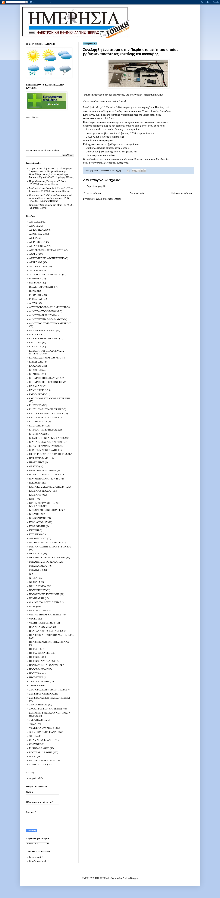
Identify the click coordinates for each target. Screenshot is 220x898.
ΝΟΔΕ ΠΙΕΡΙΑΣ (37, 590)
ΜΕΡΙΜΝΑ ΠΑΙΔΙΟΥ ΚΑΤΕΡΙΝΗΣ (47, 542)
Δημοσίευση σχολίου (97, 186)
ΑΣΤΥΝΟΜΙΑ (36, 270)
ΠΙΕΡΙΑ (33, 649)
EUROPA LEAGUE (39, 748)
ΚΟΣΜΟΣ (34, 514)
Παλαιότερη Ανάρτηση (182, 193)
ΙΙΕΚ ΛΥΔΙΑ (35, 482)
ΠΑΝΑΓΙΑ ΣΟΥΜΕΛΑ (41, 627)
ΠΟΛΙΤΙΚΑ (35, 673)
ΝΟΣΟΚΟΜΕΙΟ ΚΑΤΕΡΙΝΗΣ (44, 594)
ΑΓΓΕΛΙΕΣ (35, 221)
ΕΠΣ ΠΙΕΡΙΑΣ (36, 434)
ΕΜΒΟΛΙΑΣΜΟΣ (38, 394)
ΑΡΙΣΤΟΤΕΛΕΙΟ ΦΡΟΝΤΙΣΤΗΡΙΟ (47, 258)
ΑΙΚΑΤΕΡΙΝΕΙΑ (37, 246)
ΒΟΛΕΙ (33, 291)
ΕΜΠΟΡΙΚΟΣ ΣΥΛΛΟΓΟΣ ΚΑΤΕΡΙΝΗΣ (49, 398)
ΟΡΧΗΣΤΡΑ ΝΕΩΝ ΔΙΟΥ (42, 622)
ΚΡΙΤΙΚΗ (34, 530)
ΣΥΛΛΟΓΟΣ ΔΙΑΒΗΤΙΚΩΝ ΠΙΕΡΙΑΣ (48, 689)
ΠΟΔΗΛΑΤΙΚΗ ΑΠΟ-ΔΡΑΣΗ (44, 665)
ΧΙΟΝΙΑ (33, 736)
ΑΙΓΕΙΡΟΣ (34, 238)
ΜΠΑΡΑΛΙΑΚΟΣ (38, 566)
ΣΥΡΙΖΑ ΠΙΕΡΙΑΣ (38, 704)
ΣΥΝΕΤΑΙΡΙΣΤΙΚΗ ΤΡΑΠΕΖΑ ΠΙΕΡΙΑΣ (49, 697)
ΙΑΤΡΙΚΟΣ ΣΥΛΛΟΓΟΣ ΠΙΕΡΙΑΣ (46, 474)
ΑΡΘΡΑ (33, 254)
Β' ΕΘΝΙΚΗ (35, 278)
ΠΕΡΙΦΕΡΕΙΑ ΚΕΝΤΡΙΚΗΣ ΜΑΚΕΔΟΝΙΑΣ (51, 635)
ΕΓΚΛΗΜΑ (35, 346)
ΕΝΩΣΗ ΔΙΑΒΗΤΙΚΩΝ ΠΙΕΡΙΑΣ (46, 409)
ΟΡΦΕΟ (33, 618)
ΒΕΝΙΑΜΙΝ (35, 282)
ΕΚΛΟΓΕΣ (34, 374)
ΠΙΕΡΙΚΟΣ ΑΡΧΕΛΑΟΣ (41, 661)
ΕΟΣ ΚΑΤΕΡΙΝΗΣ (38, 425)
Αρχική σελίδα (137, 193)
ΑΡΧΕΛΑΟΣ (35, 262)
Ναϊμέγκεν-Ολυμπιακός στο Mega (45, 205)
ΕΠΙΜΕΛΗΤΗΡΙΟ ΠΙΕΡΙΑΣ (43, 429)
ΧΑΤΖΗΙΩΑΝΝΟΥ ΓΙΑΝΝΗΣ (44, 732)
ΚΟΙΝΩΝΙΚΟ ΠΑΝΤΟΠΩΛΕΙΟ (45, 510)
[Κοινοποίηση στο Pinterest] (144, 170)
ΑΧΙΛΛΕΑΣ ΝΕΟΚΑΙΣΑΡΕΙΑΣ (45, 274)
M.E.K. (32, 756)
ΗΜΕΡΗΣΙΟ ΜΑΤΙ (38, 458)
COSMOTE (35, 744)
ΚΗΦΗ (32, 499)
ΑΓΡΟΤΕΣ (34, 225)
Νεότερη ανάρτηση (93, 193)
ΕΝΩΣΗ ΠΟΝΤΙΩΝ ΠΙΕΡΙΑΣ (44, 417)
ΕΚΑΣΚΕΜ (35, 365)
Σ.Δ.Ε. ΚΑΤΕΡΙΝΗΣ (39, 681)
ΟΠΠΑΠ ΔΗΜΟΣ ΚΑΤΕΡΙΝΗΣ (45, 614)
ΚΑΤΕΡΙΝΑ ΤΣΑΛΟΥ (40, 491)
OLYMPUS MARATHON (42, 760)
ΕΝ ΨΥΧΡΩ (35, 405)
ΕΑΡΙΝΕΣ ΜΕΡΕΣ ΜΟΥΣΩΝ (44, 338)
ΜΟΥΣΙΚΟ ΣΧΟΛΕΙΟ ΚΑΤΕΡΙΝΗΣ (47, 557)
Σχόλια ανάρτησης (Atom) (108, 199)
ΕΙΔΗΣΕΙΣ (34, 361)
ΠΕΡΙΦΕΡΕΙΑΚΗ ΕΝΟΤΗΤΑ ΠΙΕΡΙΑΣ (49, 642)
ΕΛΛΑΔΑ (34, 386)
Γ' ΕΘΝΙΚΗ (35, 295)
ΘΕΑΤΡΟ (34, 466)
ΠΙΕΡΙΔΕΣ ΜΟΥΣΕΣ (39, 653)
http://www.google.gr (39, 861)
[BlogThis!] (136, 170)
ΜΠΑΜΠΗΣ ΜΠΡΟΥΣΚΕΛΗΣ (45, 561)
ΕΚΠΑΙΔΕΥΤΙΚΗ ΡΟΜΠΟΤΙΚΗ (46, 382)
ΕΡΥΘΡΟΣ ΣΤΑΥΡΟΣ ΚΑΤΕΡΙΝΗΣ (47, 442)
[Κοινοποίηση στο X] (139, 170)
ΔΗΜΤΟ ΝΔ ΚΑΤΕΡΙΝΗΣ (42, 330)
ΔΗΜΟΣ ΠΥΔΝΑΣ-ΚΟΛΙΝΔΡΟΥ (46, 319)
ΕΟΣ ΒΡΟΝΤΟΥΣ (38, 421)
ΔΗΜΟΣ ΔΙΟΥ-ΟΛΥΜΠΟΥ (43, 311)
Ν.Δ (31, 574)
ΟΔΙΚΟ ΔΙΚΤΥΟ (37, 610)
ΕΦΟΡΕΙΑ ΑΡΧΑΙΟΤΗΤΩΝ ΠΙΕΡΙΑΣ (48, 454)
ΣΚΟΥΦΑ (34, 685)
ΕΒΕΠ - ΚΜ (35, 342)
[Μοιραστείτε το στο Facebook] (142, 170)
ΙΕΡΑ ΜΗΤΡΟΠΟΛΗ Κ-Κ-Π (43, 478)
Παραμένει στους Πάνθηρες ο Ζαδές (46, 181)
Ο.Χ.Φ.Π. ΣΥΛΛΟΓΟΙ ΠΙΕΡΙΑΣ (45, 602)
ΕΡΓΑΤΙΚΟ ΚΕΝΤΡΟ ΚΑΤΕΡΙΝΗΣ (47, 438)
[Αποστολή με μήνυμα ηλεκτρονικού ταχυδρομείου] (133, 170)
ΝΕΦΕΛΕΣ (34, 582)
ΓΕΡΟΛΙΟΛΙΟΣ (37, 299)
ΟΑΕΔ (32, 606)
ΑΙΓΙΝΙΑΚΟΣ (36, 242)
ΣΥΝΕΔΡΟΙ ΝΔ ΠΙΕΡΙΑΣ (42, 693)
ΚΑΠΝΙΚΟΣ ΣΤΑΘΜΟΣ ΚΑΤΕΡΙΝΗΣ (48, 486)
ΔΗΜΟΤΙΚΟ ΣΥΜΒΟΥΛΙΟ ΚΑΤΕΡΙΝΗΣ (50, 323)
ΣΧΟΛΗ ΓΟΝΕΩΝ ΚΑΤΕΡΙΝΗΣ (45, 708)
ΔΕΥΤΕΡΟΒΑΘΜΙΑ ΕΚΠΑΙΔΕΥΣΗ (47, 307)
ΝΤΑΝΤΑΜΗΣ (36, 598)
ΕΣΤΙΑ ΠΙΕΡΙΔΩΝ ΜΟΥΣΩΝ (44, 446)
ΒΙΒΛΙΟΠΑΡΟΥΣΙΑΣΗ (41, 287)
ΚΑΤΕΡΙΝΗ (35, 495)
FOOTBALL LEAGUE (40, 752)
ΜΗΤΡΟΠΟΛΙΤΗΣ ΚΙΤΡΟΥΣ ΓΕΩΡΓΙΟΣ (50, 546)
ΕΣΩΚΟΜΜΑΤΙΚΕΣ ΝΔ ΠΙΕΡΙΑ (45, 450)
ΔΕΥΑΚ (33, 303)
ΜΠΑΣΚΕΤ (35, 570)
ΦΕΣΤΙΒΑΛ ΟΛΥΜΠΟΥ (41, 728)
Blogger (134, 878)
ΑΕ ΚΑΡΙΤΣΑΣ (37, 230)
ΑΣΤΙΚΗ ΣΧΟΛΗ (38, 266)
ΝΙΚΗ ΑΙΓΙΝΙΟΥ (37, 586)
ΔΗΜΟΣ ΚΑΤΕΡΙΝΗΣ (40, 315)
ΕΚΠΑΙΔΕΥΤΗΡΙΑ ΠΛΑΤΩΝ (44, 378)
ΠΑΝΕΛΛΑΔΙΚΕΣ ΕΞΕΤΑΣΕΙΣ (45, 631)
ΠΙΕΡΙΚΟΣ (34, 657)
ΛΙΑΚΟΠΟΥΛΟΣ (38, 538)
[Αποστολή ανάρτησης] (128, 170)
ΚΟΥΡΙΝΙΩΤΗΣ (37, 526)
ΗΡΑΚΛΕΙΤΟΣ (36, 462)
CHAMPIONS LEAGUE (41, 740)
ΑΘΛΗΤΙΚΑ (35, 234)
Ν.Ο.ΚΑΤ (34, 578)
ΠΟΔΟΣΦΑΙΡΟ (37, 669)
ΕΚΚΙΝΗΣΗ (35, 370)
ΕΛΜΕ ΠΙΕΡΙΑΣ (37, 390)
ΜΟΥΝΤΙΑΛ (35, 553)
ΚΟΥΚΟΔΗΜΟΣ (37, 518)
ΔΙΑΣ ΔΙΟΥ (35, 334)
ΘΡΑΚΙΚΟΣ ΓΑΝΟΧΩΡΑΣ (42, 470)
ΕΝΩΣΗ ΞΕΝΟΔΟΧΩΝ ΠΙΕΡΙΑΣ (46, 413)
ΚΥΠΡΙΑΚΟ (35, 534)
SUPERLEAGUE (38, 764)
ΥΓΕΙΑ (32, 724)
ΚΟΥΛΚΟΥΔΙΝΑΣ (38, 522)
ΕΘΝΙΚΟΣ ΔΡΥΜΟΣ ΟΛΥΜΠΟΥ (46, 357)
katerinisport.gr (36, 857)
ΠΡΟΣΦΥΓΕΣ (36, 677)
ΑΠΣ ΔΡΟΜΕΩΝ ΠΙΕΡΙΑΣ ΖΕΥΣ (46, 250)
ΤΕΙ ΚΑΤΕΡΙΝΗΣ (38, 719)
